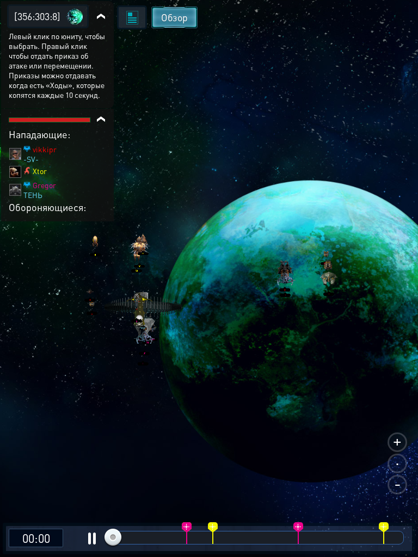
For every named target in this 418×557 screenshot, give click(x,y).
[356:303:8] (37, 16)
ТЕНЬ (32, 195)
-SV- (31, 159)
